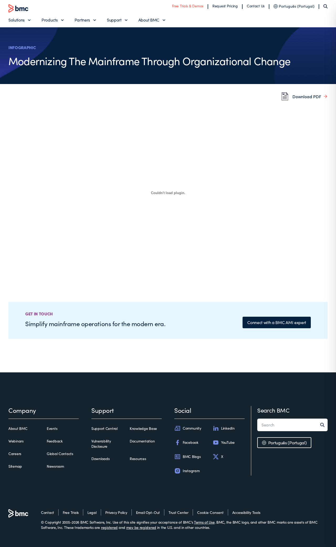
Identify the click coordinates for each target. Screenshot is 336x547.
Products (49, 20)
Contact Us (256, 5)
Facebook (190, 442)
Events (52, 428)
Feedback (55, 441)
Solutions (16, 20)
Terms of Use (204, 522)
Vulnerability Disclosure (101, 444)
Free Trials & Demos (187, 5)
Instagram (191, 470)
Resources (138, 458)
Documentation (142, 441)
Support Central (104, 428)
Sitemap (15, 466)
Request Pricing (225, 5)
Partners (82, 20)
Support (114, 20)
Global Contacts (60, 453)
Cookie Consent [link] (210, 512)
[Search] (325, 6)
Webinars (16, 441)
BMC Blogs (192, 456)
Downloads (100, 458)
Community (192, 428)
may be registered (141, 527)
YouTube (228, 442)
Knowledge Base (143, 428)
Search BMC (273, 410)
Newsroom (55, 466)
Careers (14, 453)
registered (109, 527)
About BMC (148, 20)
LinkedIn (228, 428)
